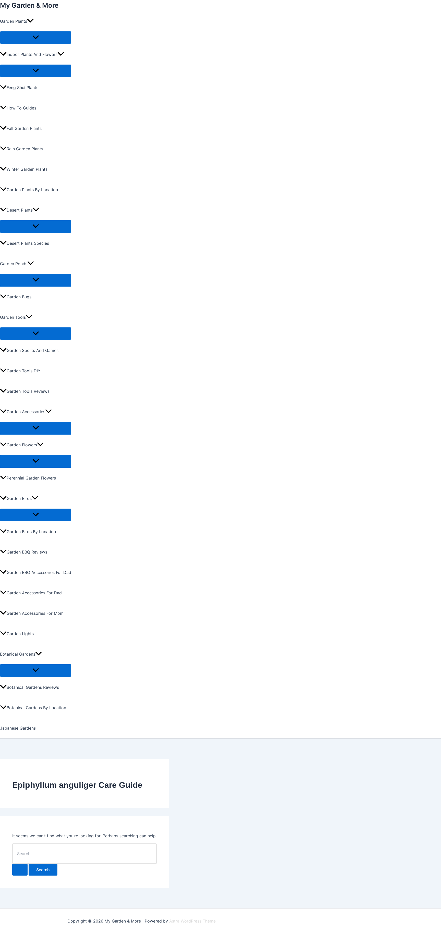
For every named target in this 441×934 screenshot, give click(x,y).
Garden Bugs (19, 296)
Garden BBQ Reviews (27, 552)
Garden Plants (13, 21)
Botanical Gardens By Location (36, 707)
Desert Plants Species (28, 243)
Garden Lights (20, 633)
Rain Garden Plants (25, 148)
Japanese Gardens (18, 728)
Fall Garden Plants (24, 128)
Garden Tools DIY (24, 370)
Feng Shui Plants (22, 87)
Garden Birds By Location (31, 531)
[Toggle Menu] (35, 37)
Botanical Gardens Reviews (33, 687)
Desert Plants (20, 210)
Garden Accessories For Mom (35, 613)
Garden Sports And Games (32, 350)
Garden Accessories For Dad (34, 592)
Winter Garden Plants (27, 169)
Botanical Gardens (17, 654)
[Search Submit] (20, 870)
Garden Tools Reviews (28, 391)
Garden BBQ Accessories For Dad (39, 572)
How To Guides (21, 107)
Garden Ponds (13, 263)
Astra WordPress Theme (192, 921)
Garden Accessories (26, 411)
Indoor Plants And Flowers (32, 54)
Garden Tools (13, 317)
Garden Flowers (22, 444)
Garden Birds (19, 498)
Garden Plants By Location (32, 189)
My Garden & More (29, 5)
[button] (30, 21)
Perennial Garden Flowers (31, 478)
